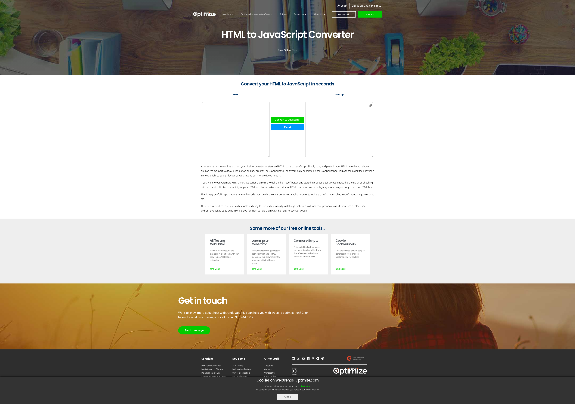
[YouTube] (304, 359)
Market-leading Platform (212, 369)
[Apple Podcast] (323, 359)
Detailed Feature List (210, 373)
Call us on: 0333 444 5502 (367, 5)
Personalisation (239, 376)
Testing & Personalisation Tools (255, 14)
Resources (299, 14)
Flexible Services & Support (213, 376)
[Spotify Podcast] (318, 359)
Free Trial (370, 14)
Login (343, 5)
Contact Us (269, 373)
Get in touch (343, 14)
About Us (318, 14)
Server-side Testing (241, 373)
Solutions (226, 14)
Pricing (283, 14)
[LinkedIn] (294, 359)
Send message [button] (194, 330)
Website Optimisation (211, 366)
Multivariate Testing (241, 369)
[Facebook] (309, 359)
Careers (267, 369)
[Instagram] (314, 359)
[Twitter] (299, 359)
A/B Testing (237, 366)
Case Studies (270, 376)
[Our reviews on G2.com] (356, 359)
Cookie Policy (304, 386)
